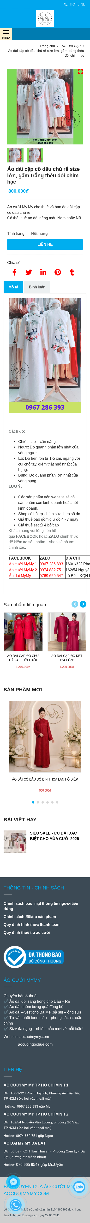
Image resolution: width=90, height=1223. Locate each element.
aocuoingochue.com (35, 1044)
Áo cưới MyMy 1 (23, 564)
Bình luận (37, 287)
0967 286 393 (51, 564)
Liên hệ (45, 244)
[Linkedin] (43, 271)
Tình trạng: (16, 233)
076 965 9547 (28, 1165)
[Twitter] (29, 271)
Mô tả (13, 287)
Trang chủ (49, 46)
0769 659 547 (51, 575)
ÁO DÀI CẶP (73, 46)
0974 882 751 (51, 570)
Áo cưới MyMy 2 (23, 570)
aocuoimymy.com (34, 1037)
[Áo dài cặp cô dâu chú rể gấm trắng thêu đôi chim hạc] (45, 18)
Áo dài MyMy (20, 575)
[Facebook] (14, 271)
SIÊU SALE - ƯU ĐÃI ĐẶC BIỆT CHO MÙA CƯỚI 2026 (54, 836)
